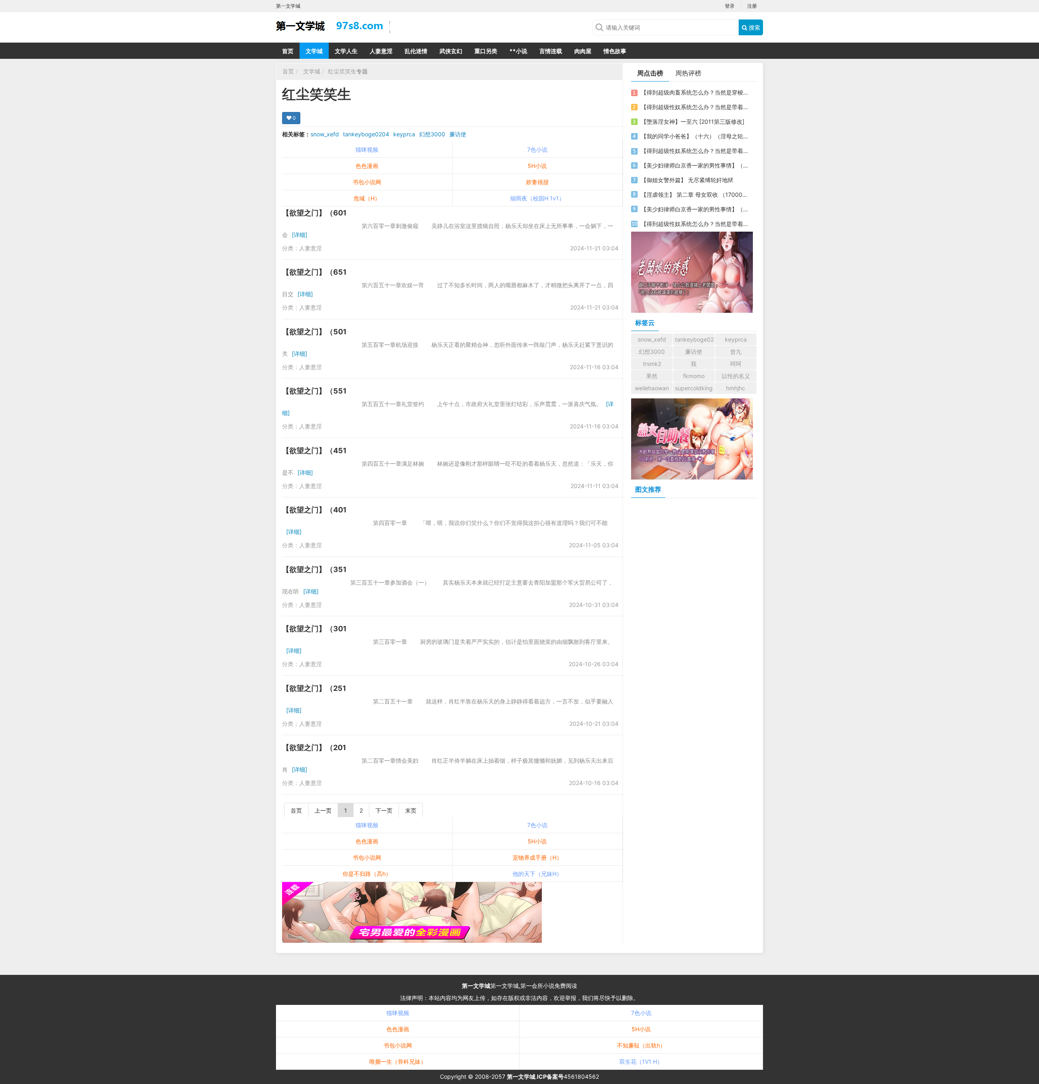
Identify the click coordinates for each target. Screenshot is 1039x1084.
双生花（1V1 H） (641, 1061)
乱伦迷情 (416, 50)
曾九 (736, 351)
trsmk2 (652, 363)
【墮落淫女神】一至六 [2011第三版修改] (692, 121)
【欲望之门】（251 (314, 688)
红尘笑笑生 (342, 71)
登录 (730, 6)
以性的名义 (736, 375)
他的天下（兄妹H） (537, 873)
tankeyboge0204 (366, 134)
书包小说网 (367, 182)
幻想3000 (432, 134)
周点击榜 (650, 73)
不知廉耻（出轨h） (641, 1045)
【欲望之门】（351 (314, 569)
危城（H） (367, 198)
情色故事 (615, 50)
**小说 (518, 50)
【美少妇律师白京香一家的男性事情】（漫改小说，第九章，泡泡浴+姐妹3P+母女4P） (695, 165)
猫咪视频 (367, 149)
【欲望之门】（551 (314, 391)
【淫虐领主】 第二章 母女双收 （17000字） (695, 194)
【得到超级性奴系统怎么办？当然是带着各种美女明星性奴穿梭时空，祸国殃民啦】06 (695, 106)
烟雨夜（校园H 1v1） (537, 198)
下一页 (383, 810)
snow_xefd (324, 134)
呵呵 (736, 363)
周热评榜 (688, 73)
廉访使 (457, 134)
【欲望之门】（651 (314, 272)
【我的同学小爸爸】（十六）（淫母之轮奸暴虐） (695, 136)
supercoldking (694, 388)
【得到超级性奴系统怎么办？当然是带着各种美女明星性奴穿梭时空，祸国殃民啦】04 (695, 223)
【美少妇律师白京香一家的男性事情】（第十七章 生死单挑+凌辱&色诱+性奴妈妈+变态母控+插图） (695, 209)
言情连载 (550, 50)
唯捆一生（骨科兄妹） (397, 1061)
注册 (752, 6)
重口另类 (485, 50)
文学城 (314, 50)
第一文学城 (476, 985)
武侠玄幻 (451, 50)
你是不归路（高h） (367, 873)
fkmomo (694, 375)
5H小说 (537, 165)
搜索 (753, 27)
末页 (410, 810)
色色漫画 (367, 165)
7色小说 (537, 149)
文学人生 (346, 50)
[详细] (299, 234)
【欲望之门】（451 (314, 450)
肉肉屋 (582, 50)
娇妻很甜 (537, 182)
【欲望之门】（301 (314, 628)
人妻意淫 (381, 50)
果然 (651, 375)
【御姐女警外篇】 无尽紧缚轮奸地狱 (687, 179)
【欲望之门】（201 (314, 747)
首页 (287, 50)
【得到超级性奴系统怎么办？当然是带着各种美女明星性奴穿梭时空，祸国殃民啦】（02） (695, 150)
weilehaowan (652, 388)
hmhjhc (735, 388)
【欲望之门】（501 (314, 331)
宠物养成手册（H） (537, 857)
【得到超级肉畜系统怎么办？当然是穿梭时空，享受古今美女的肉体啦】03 (695, 92)
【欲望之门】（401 (314, 509)
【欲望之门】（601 (314, 213)
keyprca (404, 134)
